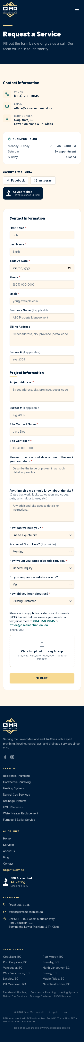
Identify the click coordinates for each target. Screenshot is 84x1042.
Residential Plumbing (16, 775)
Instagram (45, 180)
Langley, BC (10, 978)
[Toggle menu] (77, 9)
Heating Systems (14, 788)
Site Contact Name (24, 424)
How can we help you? (26, 527)
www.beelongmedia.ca (56, 1027)
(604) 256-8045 (26, 96)
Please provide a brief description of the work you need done (41, 459)
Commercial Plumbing (17, 782)
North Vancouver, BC (56, 967)
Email (14, 293)
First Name (18, 228)
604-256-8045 (44, 621)
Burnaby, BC (51, 962)
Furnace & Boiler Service (19, 819)
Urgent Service (13, 869)
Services (8, 844)
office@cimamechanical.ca (33, 108)
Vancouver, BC (12, 967)
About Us (9, 851)
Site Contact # (21, 440)
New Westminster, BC (56, 984)
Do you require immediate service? (34, 577)
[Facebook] (5, 757)
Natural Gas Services (16, 794)
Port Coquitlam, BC (15, 962)
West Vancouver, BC (16, 973)
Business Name (30, 310)
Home (7, 838)
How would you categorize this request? (39, 560)
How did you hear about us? (30, 593)
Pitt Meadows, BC (14, 984)
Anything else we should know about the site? (41, 494)
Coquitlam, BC (12, 956)
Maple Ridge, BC (53, 978)
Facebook (18, 180)
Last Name (18, 244)
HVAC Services (13, 807)
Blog (6, 857)
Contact (8, 863)
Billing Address (20, 326)
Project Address (22, 382)
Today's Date (20, 260)
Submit (42, 678)
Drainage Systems (14, 800)
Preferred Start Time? (33, 544)
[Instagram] (12, 757)
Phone (15, 277)
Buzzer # (25, 352)
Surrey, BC (49, 973)
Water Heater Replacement (20, 813)
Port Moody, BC (53, 956)
